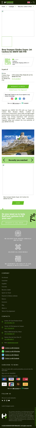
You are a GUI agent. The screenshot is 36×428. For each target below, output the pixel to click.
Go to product (16, 79)
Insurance (4, 302)
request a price (18, 86)
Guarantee (4, 280)
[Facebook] (5, 400)
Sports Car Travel (6, 293)
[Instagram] (7, 400)
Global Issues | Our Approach (18, 90)
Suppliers (4, 283)
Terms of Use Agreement (8, 311)
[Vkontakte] (2, 400)
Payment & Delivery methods (9, 296)
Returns (4, 299)
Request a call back (14, 223)
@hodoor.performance (35, 416)
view (18, 203)
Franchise (4, 286)
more (18, 148)
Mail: (11, 342)
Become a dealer (6, 289)
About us (4, 308)
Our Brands (5, 277)
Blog (3, 305)
